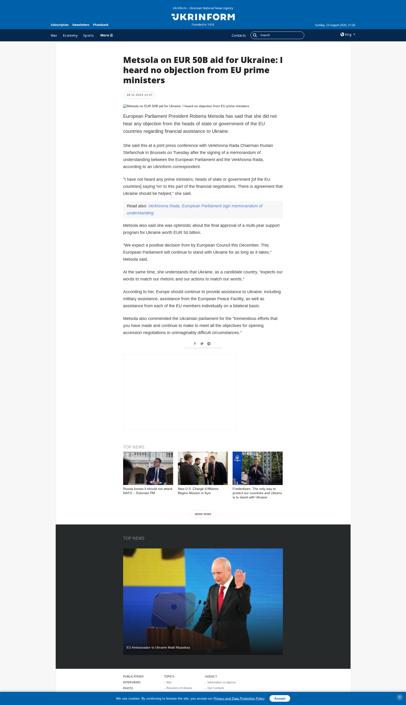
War (54, 35)
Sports (88, 35)
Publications (133, 676)
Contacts (239, 35)
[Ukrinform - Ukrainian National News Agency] (202, 16)
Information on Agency (221, 682)
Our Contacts (215, 688)
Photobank (100, 25)
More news (203, 514)
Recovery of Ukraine (179, 688)
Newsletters (80, 25)
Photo (128, 688)
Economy (70, 35)
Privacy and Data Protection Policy (239, 698)
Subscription (60, 25)
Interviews (132, 682)
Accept (279, 698)
